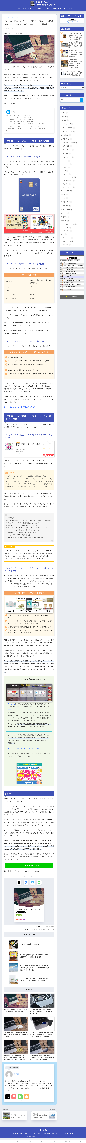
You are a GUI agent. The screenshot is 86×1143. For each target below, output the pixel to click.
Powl (24, 8)
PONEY (66, 167)
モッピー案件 (66, 209)
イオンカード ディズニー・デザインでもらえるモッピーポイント (26, 126)
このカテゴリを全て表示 (72, 291)
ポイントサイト (67, 157)
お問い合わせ (57, 8)
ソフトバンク (66, 139)
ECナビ (66, 161)
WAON (33, 929)
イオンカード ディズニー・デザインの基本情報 (21, 119)
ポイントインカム (69, 177)
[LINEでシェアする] (39, 882)
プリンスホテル (67, 150)
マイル (64, 198)
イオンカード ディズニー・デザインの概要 (20, 117)
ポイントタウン (68, 180)
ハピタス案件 (66, 146)
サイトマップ (68, 8)
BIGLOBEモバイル (69, 224)
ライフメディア (68, 187)
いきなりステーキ (67, 127)
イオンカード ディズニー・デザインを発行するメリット (24, 121)
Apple (64, 112)
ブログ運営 (65, 153)
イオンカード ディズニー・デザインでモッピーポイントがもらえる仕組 (27, 128)
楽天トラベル (68, 238)
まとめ (9, 130)
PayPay (64, 120)
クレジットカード (49, 926)
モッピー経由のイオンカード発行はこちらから (19, 407)
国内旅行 (65, 217)
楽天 (63, 234)
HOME (44, 1130)
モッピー (17, 8)
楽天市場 (66, 244)
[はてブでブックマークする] (32, 882)
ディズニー (51, 929)
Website (26, 1100)
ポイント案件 (66, 190)
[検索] (81, 100)
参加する (82, 293)
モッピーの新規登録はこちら (29, 865)
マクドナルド (66, 202)
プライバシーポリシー (67, 1133)
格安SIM (65, 220)
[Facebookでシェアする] (26, 882)
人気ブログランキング (72, 22)
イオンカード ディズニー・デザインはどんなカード (22, 115)
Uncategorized (67, 124)
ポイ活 (64, 194)
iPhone (48, 8)
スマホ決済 (65, 135)
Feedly (20, 1100)
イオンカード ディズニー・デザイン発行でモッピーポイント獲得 (25, 124)
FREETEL (67, 227)
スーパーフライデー (70, 142)
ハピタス (31, 8)
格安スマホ (67, 231)
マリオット (39, 8)
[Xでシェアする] (19, 882)
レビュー (65, 213)
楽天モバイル (68, 241)
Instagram (14, 1100)
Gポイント (67, 164)
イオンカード (41, 929)
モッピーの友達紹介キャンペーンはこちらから (23, 748)
